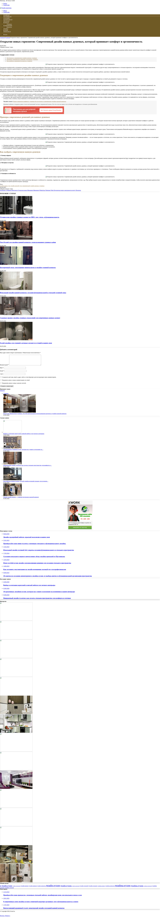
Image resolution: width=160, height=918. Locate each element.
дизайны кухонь (137, 886)
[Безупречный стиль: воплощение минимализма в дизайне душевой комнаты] (16, 264)
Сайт (1, 374)
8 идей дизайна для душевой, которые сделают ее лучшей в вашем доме (26, 343)
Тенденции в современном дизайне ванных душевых (22, 58)
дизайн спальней (84, 886)
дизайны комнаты (109, 886)
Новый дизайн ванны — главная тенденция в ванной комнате (21, 497)
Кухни (5, 30)
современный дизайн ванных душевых (33, 186)
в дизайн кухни (6, 886)
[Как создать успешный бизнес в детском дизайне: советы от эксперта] (16, 769)
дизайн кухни (53, 885)
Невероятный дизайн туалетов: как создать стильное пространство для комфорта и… (27, 465)
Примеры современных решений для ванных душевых (22, 59)
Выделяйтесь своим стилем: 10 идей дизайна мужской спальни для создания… (25, 481)
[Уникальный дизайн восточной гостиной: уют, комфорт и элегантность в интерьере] (16, 620)
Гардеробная (7, 19)
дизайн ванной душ (16, 186)
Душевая (9, 24)
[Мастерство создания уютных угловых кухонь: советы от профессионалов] (16, 732)
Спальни (6, 18)
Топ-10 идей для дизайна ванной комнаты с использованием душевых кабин (28, 242)
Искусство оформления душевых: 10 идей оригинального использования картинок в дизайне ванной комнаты (34, 413)
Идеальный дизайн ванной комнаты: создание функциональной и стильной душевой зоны (33, 293)
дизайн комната (33, 886)
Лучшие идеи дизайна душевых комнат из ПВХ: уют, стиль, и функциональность (29, 217)
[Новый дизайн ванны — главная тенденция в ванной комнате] (12, 495)
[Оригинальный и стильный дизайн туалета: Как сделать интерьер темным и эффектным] (16, 825)
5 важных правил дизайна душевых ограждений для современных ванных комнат (30, 318)
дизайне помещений (16, 885)
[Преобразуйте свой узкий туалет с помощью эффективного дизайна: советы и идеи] (16, 713)
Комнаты (9, 27)
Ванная (6, 22)
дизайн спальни (93, 886)
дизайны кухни (122, 885)
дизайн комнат (25, 886)
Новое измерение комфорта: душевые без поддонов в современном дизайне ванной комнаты (39, 101)
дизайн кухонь (66, 886)
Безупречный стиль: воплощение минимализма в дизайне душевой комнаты (28, 267)
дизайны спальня (9, 887)
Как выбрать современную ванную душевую (19, 61)
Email (2, 371)
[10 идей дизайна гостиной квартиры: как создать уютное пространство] (16, 844)
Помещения (7, 25)
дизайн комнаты (41, 886)
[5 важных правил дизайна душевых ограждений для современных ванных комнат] (16, 314)
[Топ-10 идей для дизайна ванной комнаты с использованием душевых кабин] (16, 239)
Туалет (5, 28)
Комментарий (4, 365)
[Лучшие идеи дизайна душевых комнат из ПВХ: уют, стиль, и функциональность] (16, 214)
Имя (1, 367)
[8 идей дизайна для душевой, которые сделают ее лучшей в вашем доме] (16, 339)
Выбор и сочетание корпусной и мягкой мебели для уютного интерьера (23, 433)
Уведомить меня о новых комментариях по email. (16, 380)
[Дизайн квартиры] (5, 8)
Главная (2, 37)
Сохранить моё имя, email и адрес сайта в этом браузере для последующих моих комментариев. (29, 377)
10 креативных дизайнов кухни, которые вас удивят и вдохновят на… (23, 449)
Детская (6, 21)
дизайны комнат (101, 886)
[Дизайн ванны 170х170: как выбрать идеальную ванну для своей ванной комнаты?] (16, 638)
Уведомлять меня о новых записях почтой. (14, 383)
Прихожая (7, 31)
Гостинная (7, 16)
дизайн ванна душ (5, 186)
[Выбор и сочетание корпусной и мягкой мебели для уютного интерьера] (12, 432)
